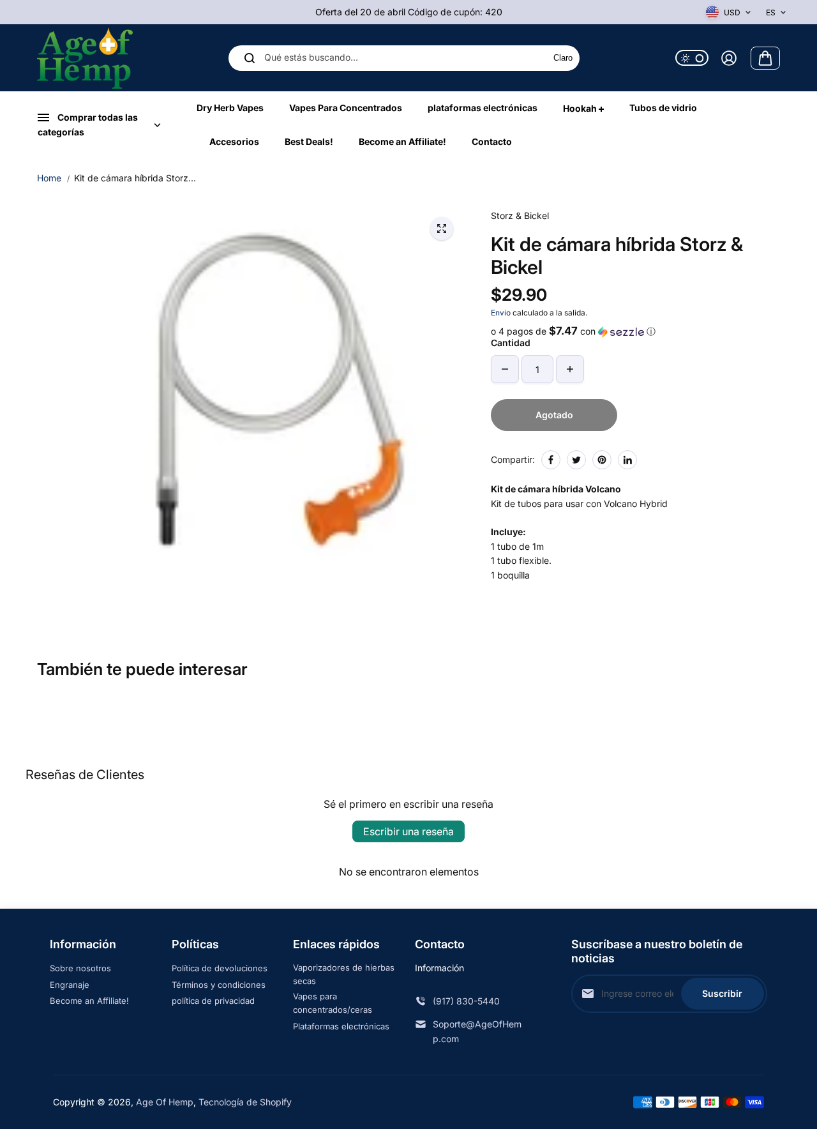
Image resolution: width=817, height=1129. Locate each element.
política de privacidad (213, 1001)
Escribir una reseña (408, 831)
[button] (635, 331)
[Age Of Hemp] (85, 57)
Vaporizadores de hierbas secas (343, 974)
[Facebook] (550, 459)
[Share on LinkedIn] (627, 459)
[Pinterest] (601, 459)
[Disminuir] (505, 369)
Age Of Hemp (164, 1101)
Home (49, 177)
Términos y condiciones (219, 985)
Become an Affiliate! (89, 1001)
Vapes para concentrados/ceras (332, 1003)
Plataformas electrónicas (341, 1026)
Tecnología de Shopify (245, 1101)
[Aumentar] (570, 369)
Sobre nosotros (80, 968)
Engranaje (69, 985)
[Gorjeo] (576, 459)
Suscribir (722, 993)
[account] (729, 58)
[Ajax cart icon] (765, 58)
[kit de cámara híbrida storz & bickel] (442, 229)
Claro (563, 58)
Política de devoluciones (219, 968)
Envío (501, 312)
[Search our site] (249, 58)
